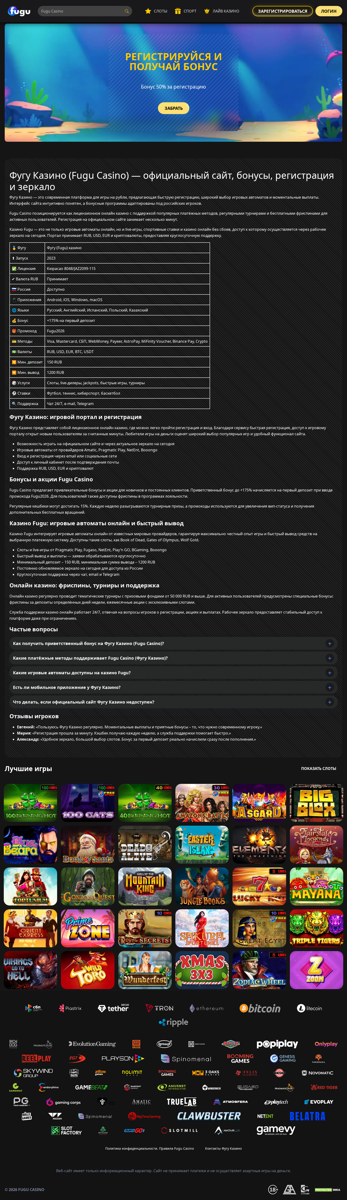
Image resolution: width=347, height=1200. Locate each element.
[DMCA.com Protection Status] (328, 1189)
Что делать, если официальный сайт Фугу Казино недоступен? (83, 702)
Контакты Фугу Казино (223, 1148)
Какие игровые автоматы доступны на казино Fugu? (72, 672)
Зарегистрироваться (282, 11)
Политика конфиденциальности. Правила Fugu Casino (149, 1148)
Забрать (174, 108)
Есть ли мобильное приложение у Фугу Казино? (67, 687)
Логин (329, 11)
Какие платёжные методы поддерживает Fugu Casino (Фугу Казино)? (90, 658)
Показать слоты (318, 768)
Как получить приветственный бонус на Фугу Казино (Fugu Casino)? (88, 643)
